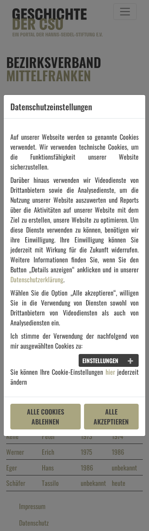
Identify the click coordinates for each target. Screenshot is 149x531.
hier (110, 372)
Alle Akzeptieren (111, 417)
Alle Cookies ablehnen (45, 417)
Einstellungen (100, 360)
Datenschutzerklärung (36, 279)
